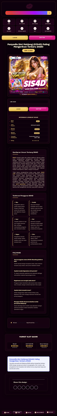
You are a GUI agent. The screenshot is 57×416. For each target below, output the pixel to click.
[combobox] (26, 13)
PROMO (7, 412)
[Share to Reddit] (32, 387)
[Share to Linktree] (23, 387)
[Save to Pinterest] (28, 387)
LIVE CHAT (51, 412)
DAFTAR (42, 37)
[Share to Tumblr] (36, 387)
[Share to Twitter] (15, 387)
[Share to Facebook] (19, 387)
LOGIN (15, 37)
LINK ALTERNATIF (40, 412)
